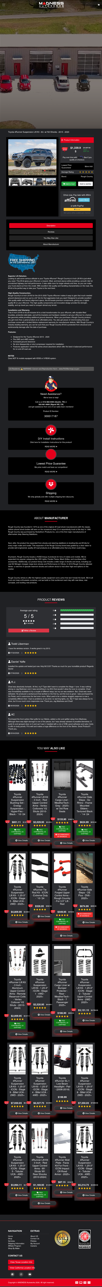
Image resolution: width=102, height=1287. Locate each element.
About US (34, 1236)
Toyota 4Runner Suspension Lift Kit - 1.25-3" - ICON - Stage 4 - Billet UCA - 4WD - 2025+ (40, 1086)
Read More (50, 471)
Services (11, 1241)
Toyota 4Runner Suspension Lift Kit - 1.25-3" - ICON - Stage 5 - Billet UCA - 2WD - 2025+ (17, 895)
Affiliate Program (14, 1246)
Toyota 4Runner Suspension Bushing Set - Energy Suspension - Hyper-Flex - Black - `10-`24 (17, 804)
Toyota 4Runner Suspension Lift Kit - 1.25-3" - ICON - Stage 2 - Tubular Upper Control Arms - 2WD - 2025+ (84, 991)
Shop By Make (14, 1248)
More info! (89, 166)
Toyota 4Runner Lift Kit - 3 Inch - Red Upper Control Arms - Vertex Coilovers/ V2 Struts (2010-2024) (40, 804)
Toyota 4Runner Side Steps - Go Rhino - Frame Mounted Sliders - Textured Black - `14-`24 (85, 804)
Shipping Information (16, 1243)
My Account (35, 1243)
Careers (33, 1246)
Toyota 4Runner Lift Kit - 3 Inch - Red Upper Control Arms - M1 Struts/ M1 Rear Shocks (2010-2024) (40, 1167)
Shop (10, 1238)
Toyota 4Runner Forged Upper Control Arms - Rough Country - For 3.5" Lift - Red (62, 895)
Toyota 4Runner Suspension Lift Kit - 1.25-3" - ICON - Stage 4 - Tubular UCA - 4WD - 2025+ (84, 1167)
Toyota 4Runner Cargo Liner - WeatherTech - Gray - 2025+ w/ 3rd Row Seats (62, 802)
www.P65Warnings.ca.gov (69, 368)
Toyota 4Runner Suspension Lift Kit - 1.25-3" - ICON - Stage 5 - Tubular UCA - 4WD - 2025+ (17, 1167)
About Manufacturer (51, 244)
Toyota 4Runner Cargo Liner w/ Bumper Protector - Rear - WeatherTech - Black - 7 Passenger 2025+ (62, 992)
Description (51, 225)
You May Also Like (51, 238)
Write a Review (30, 630)
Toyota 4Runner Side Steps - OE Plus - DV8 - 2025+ (84, 892)
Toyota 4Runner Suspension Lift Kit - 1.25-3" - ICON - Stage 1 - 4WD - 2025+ (40, 988)
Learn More (84, 200)
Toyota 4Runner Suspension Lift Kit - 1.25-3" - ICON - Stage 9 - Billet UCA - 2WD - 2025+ (17, 1086)
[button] (53, 157)
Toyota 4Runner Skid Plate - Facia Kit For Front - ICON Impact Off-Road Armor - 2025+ (62, 1165)
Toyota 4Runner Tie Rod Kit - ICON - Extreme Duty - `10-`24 (40, 892)
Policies (33, 1241)
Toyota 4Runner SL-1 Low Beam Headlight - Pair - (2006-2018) (62, 1083)
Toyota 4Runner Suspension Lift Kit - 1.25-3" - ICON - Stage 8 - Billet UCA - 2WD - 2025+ (84, 1086)
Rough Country (87, 176)
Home (10, 1236)
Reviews (51, 231)
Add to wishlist (85, 183)
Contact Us (34, 1238)
